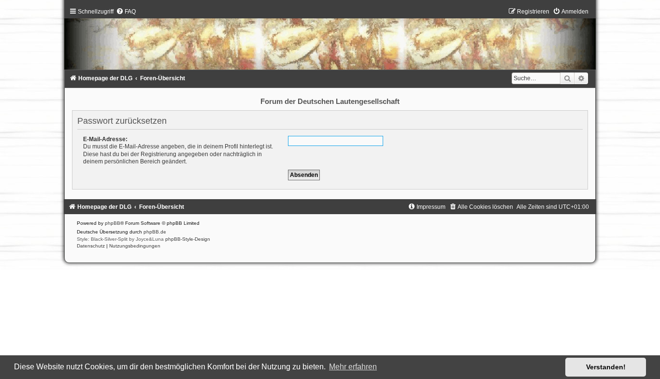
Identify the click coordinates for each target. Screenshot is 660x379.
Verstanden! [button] (606, 367)
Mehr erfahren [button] (353, 367)
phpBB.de (154, 231)
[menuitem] (126, 11)
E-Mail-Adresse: (105, 139)
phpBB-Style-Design (187, 239)
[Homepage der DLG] (330, 41)
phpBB (112, 223)
